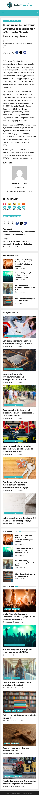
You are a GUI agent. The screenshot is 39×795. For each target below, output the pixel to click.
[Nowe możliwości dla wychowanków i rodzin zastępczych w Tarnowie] (19, 360)
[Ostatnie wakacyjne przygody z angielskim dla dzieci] (19, 669)
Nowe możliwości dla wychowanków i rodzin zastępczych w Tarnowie (14, 377)
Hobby (14, 710)
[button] (3, 13)
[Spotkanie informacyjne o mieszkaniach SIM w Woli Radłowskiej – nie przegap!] (19, 468)
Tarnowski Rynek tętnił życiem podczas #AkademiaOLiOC (8, 276)
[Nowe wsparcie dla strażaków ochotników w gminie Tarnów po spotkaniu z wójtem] (19, 432)
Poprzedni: (19, 232)
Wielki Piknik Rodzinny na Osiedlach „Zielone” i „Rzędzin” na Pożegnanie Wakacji (8, 264)
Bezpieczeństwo (10, 645)
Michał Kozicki (8, 41)
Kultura (20, 710)
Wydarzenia (15, 609)
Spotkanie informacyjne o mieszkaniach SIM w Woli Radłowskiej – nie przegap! (15, 485)
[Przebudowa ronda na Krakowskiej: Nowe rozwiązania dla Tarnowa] (19, 768)
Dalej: (18, 243)
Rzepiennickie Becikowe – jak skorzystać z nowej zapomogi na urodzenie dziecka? (18, 413)
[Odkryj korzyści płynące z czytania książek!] (19, 702)
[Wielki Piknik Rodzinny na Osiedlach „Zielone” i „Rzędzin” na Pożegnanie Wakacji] (19, 600)
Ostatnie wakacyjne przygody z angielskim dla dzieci (8, 288)
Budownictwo (9, 776)
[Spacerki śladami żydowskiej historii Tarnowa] (19, 735)
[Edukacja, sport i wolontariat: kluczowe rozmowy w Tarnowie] (19, 327)
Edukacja (8, 677)
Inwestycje (18, 776)
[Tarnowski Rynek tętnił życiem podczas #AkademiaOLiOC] (19, 636)
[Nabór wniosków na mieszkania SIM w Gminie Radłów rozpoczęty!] (19, 504)
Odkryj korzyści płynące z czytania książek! (8, 301)
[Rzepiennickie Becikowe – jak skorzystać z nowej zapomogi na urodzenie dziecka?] (19, 396)
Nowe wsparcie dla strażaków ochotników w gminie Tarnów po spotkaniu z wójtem (18, 449)
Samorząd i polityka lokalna (12, 20)
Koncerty (8, 609)
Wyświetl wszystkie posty (19, 192)
